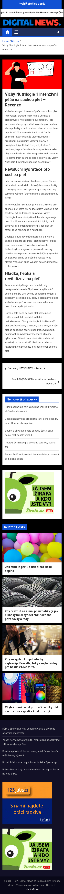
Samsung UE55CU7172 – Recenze (26, 368)
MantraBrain (32, 889)
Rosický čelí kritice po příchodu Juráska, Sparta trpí (29, 762)
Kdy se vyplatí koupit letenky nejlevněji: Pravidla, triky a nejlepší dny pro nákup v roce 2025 (31, 663)
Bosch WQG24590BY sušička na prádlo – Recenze (34, 381)
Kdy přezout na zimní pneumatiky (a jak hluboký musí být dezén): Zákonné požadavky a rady (31, 615)
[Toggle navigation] (16, 32)
